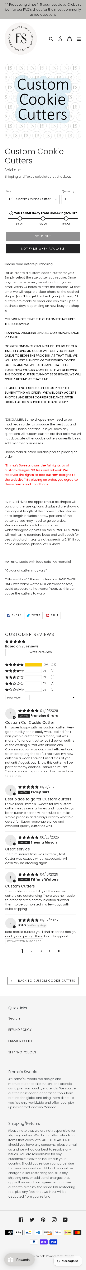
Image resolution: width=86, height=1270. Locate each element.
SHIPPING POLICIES (22, 1052)
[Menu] (78, 38)
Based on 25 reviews (21, 646)
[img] (28, 710)
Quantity (68, 191)
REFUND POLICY (20, 1029)
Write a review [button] (40, 652)
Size (8, 191)
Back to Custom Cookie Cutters (46, 981)
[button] (14, 664)
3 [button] (41, 951)
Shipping (11, 176)
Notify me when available (43, 249)
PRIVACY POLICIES (21, 1041)
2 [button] (32, 951)
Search (14, 1018)
